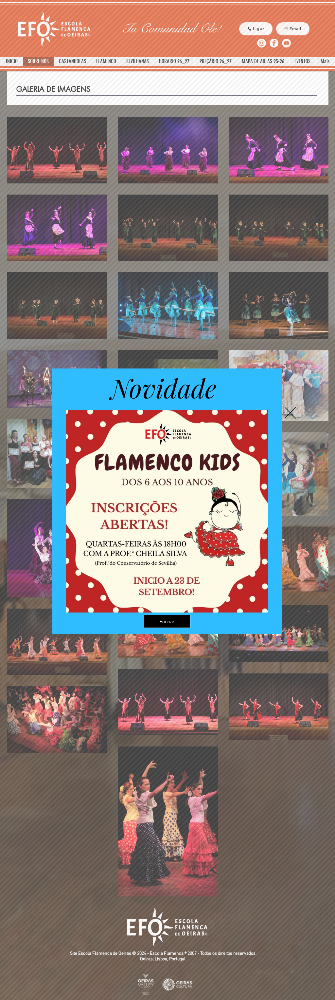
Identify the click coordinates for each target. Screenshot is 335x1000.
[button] (290, 413)
